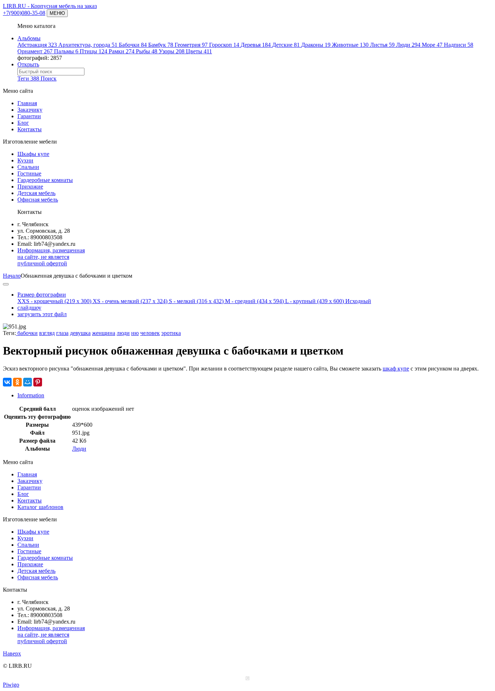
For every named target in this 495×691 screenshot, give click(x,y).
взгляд (47, 333)
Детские (286, 45)
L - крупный (314, 301)
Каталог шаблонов (40, 507)
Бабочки (133, 45)
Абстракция (37, 45)
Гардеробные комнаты (45, 180)
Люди (408, 45)
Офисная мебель (37, 199)
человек (150, 333)
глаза (62, 333)
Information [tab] (30, 395)
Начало (12, 276)
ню (135, 333)
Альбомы (29, 38)
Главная (27, 103)
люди (123, 333)
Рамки (121, 51)
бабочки (27, 333)
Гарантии (29, 116)
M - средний (254, 301)
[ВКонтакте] (7, 382)
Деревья (256, 45)
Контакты (29, 129)
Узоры (171, 51)
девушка (80, 333)
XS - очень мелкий (130, 301)
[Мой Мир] (27, 382)
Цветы (199, 51)
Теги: (9, 333)
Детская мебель (36, 193)
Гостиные (29, 173)
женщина (103, 333)
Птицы (93, 51)
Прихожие (30, 186)
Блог (23, 123)
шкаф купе (396, 368)
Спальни (28, 167)
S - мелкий (196, 301)
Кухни (25, 160)
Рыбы (146, 51)
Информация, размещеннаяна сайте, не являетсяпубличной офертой (51, 256)
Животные (350, 45)
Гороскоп (224, 45)
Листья (382, 45)
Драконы (315, 45)
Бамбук (160, 45)
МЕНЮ (57, 13)
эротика (171, 333)
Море (432, 45)
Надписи (458, 45)
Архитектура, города (87, 45)
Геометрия (191, 45)
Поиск (49, 78)
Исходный (358, 301)
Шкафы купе (33, 154)
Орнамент (35, 51)
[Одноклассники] (17, 382)
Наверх (12, 653)
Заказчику (29, 110)
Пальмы (66, 51)
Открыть (28, 64)
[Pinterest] (37, 382)
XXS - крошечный (54, 301)
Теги (28, 78)
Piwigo (11, 685)
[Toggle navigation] (6, 284)
